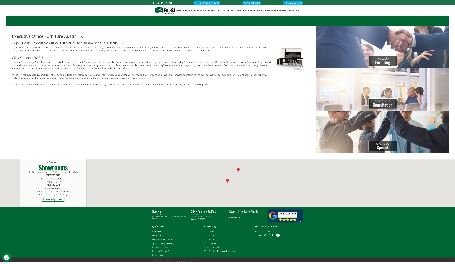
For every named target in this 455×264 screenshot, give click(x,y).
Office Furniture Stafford (203, 211)
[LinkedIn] (158, 3)
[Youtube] (278, 236)
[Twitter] (162, 3)
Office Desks (212, 10)
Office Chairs (198, 10)
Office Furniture (183, 10)
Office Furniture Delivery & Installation (219, 251)
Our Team (156, 235)
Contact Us (157, 231)
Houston (156, 211)
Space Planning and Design (163, 243)
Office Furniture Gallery (162, 239)
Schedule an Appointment (53, 199)
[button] (238, 170)
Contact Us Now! (294, 3)
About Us (293, 10)
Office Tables (241, 10)
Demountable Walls (212, 247)
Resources (271, 10)
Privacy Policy (158, 255)
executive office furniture (218, 75)
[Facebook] (153, 3)
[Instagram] (166, 3)
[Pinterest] (170, 3)
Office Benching (257, 10)
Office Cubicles (227, 10)
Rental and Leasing (160, 247)
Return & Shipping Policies (163, 251)
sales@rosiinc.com (236, 220)
